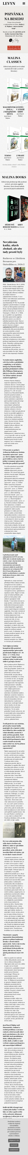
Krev (20, 225)
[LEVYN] (9, 3)
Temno (7, 156)
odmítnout (14, 1150)
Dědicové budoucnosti (9, 226)
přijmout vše (14, 1140)
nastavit (14, 1145)
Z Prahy (20, 156)
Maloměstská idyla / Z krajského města (10, 110)
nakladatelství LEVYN (10, 327)
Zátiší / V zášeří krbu (20, 109)
